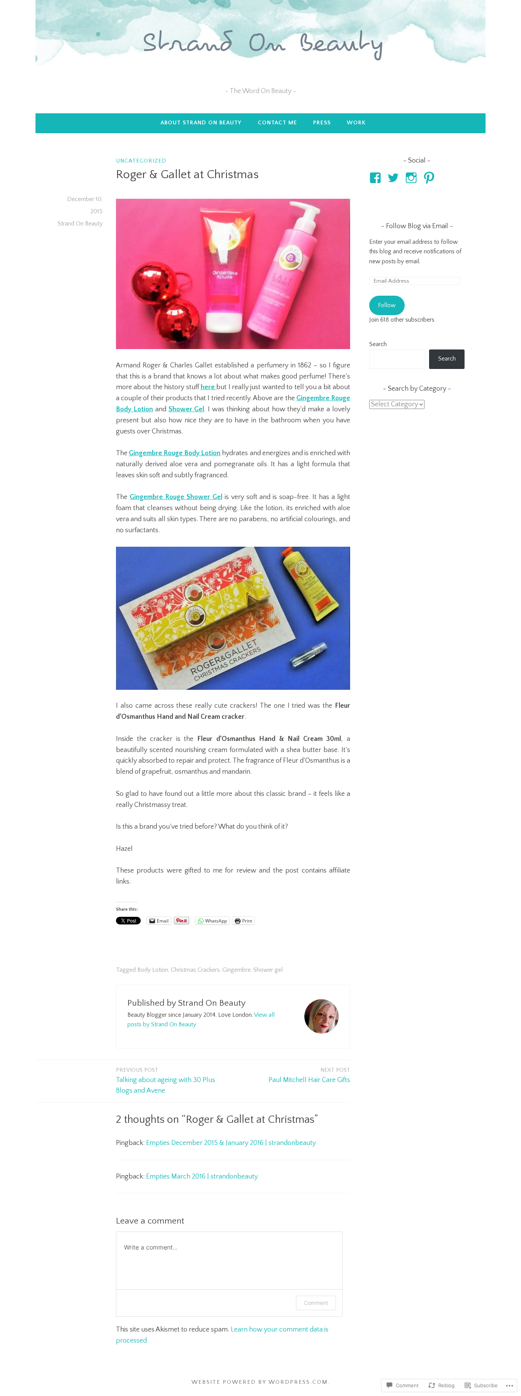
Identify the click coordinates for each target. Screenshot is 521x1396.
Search (378, 344)
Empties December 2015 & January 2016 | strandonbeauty (231, 1143)
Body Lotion (152, 969)
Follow (387, 305)
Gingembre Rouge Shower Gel (176, 497)
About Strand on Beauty (201, 122)
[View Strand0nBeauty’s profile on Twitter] (394, 178)
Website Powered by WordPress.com (259, 1382)
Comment (316, 1302)
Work (356, 122)
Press (322, 122)
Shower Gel (186, 409)
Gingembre (236, 969)
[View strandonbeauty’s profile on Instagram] (412, 178)
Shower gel (268, 969)
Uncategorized (141, 161)
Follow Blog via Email (417, 226)
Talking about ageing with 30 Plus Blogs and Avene (165, 1081)
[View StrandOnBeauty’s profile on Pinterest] (430, 178)
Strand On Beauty (80, 223)
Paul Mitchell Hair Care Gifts (309, 1075)
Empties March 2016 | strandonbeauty (202, 1176)
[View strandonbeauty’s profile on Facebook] (376, 178)
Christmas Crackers (195, 969)
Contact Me (277, 122)
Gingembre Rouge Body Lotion (174, 453)
